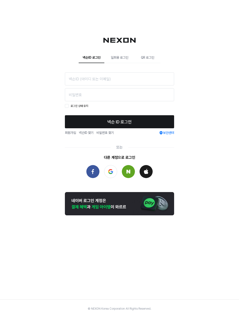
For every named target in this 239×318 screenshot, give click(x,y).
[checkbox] (67, 106)
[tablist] (119, 57)
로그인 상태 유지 (79, 106)
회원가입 (70, 133)
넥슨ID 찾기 (86, 133)
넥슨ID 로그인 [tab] (92, 57)
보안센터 (168, 133)
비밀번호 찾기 (105, 133)
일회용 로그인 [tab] (119, 57)
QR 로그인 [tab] (147, 57)
